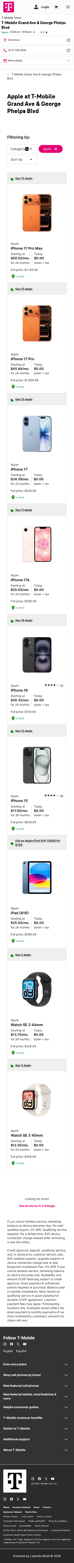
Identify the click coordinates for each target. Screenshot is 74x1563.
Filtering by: (18, 137)
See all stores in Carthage (37, 1206)
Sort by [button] (22, 159)
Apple (47, 149)
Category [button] (18, 149)
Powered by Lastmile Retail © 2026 (37, 1556)
